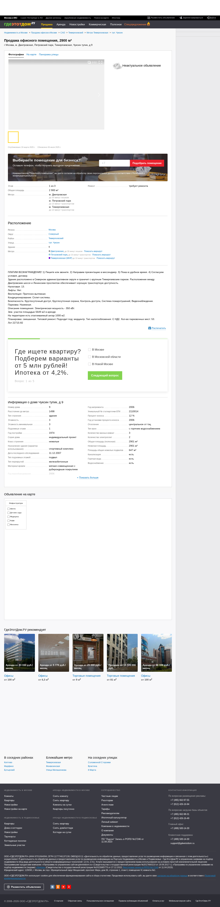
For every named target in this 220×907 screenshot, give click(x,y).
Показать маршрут (93, 251)
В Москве (98, 349)
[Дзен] (69, 887)
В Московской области (106, 356)
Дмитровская (57, 251)
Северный (54, 234)
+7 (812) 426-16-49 (179, 818)
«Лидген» (40, 867)
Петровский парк (59, 255)
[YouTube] (63, 887)
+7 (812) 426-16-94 (179, 804)
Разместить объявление (26, 886)
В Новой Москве (102, 364)
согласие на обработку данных (172, 875)
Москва (52, 230)
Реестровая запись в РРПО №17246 (140, 867)
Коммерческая (97, 24)
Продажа (46, 24)
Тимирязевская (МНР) (61, 258)
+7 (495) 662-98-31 (179, 814)
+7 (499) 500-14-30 (179, 828)
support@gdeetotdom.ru (182, 843)
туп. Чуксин (54, 242)
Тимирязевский (56, 238)
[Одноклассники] (58, 887)
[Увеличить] (100, 62)
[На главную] (21, 24)
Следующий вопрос (105, 375)
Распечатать (159, 328)
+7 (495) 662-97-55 (179, 800)
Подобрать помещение (147, 163)
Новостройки (77, 24)
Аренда (61, 24)
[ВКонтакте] (52, 887)
